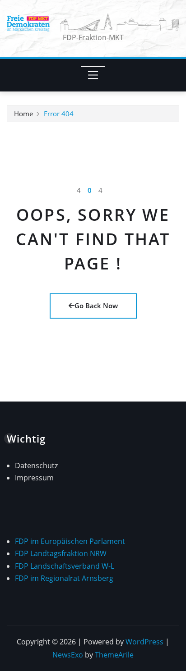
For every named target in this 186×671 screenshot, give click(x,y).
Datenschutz (36, 465)
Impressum (34, 478)
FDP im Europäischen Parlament (70, 541)
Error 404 (59, 113)
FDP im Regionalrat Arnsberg (64, 578)
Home (23, 113)
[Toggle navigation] (93, 75)
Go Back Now (96, 305)
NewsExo (67, 655)
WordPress (144, 642)
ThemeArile (114, 655)
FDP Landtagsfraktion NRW (61, 553)
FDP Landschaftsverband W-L (64, 566)
